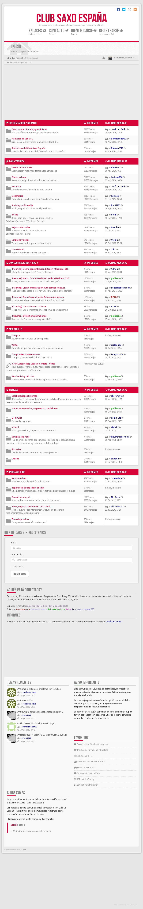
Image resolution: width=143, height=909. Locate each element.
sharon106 (116, 395)
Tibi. (113, 249)
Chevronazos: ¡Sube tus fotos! (91, 761)
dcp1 (113, 306)
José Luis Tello (118, 129)
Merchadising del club (23, 376)
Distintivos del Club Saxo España (28, 148)
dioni (113, 214)
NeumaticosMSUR (120, 436)
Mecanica (16, 186)
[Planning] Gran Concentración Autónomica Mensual (38, 287)
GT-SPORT (17, 417)
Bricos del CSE (22, 221)
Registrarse (109, 31)
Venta (14, 344)
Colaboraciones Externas (24, 395)
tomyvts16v (117, 354)
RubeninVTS (117, 148)
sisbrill (114, 427)
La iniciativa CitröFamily (86, 784)
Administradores (23, 609)
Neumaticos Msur (20, 436)
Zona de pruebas (20, 519)
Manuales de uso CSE (22, 138)
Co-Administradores (39, 609)
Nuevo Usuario (77, 609)
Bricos (15, 214)
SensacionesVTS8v (120, 287)
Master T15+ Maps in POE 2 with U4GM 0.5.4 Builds (43, 734)
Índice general (16, 58)
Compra (16, 335)
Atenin (114, 239)
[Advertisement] (71, 93)
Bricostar (16, 449)
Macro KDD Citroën (86, 767)
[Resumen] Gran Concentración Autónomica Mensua (38, 297)
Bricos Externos (38, 221)
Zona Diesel (18, 249)
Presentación (26, 700)
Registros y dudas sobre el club (28, 487)
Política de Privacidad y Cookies (92, 749)
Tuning (19, 233)
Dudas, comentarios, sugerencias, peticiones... (35, 408)
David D (115, 227)
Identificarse (14, 532)
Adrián (114, 268)
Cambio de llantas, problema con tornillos (40, 688)
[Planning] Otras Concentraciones (29, 306)
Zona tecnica (16, 161)
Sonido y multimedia (22, 205)
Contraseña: (17, 554)
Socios (68, 609)
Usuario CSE (89, 609)
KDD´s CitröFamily (85, 779)
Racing (27, 233)
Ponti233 (116, 167)
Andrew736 (116, 177)
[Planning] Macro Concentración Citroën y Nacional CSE (40, 268)
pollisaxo (116, 278)
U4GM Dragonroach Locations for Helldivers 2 (41, 711)
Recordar (18, 566)
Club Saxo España (71, 18)
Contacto (57, 31)
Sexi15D (115, 195)
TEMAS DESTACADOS (22, 167)
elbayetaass (117, 506)
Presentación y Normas (23, 123)
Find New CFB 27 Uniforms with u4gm (37, 723)
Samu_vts (116, 417)
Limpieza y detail (20, 239)
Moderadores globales (56, 609)
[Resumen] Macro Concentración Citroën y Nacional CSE (40, 278)
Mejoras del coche (21, 227)
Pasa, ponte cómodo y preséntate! (29, 129)
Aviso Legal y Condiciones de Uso (92, 744)
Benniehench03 (118, 138)
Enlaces (36, 31)
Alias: (13, 542)
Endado (15, 458)
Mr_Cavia (116, 497)
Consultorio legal (21, 497)
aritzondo (116, 344)
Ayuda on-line (17, 472)
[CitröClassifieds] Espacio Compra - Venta (33, 363)
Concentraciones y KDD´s (24, 262)
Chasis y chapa (19, 177)
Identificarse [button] (82, 31)
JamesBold (117, 478)
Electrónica (17, 195)
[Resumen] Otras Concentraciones (29, 315)
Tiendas (13, 389)
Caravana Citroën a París (88, 773)
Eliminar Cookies (84, 755)
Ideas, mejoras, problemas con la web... (32, 506)
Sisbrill (15, 427)
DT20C (114, 297)
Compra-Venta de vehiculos (26, 354)
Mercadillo (15, 329)
